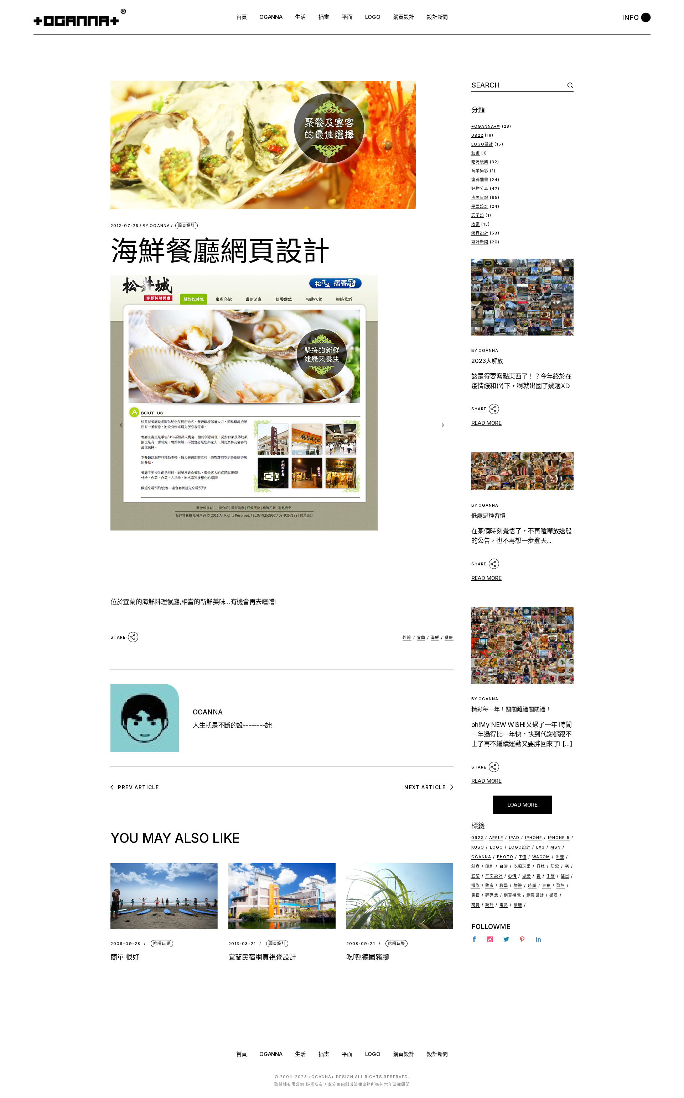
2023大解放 (487, 360)
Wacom (541, 856)
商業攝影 (479, 170)
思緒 (526, 875)
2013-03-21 (242, 944)
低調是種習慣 (488, 515)
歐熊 (560, 885)
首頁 (241, 1054)
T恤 (523, 856)
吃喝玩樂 (161, 943)
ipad (514, 837)
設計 (489, 904)
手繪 (550, 875)
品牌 (541, 866)
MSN (555, 847)
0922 (477, 135)
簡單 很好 (124, 957)
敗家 (475, 224)
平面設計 (479, 206)
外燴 (407, 637)
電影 (503, 904)
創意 (475, 866)
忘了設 (477, 215)
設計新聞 (479, 241)
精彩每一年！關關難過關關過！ (511, 709)
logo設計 (520, 847)
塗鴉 (555, 866)
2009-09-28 (125, 944)
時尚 (532, 885)
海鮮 (435, 637)
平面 (347, 1054)
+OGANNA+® (486, 126)
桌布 (546, 885)
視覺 (475, 904)
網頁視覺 (512, 895)
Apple (496, 837)
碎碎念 (491, 895)
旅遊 (518, 885)
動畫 (475, 153)
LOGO (372, 1054)
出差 (560, 856)
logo (496, 847)
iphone (534, 837)
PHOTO (505, 856)
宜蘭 (421, 637)
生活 (300, 1054)
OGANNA (156, 226)
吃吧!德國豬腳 (367, 957)
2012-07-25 (124, 226)
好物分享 (479, 188)
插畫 (565, 875)
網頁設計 (186, 225)
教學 (503, 885)
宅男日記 (479, 197)
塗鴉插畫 (479, 179)
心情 (512, 875)
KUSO (477, 847)
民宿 (475, 895)
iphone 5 (559, 837)
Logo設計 (482, 144)
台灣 (503, 866)
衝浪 (553, 895)
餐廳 (449, 637)
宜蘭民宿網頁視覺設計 (262, 957)
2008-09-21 (360, 944)
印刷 (489, 866)
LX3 (540, 847)
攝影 (475, 885)
